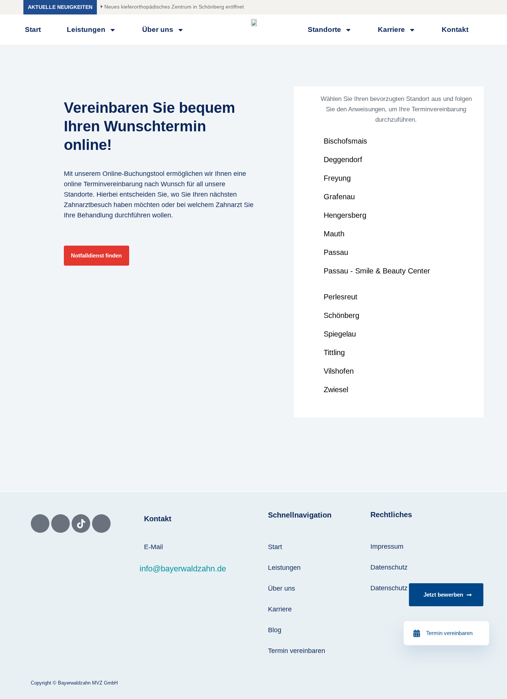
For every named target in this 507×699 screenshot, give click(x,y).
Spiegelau (340, 334)
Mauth (334, 234)
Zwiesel (336, 389)
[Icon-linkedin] (101, 523)
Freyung (337, 178)
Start (33, 29)
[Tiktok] (81, 523)
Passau (336, 252)
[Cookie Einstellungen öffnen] (16, 689)
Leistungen (86, 29)
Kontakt (455, 29)
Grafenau (339, 197)
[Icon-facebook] (40, 523)
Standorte (78, 194)
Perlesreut (340, 297)
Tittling (334, 352)
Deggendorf (343, 159)
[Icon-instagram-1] (60, 523)
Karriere (391, 29)
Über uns (157, 29)
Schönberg (341, 315)
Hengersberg (345, 215)
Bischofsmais (345, 141)
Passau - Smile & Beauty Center (377, 271)
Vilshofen (339, 371)
